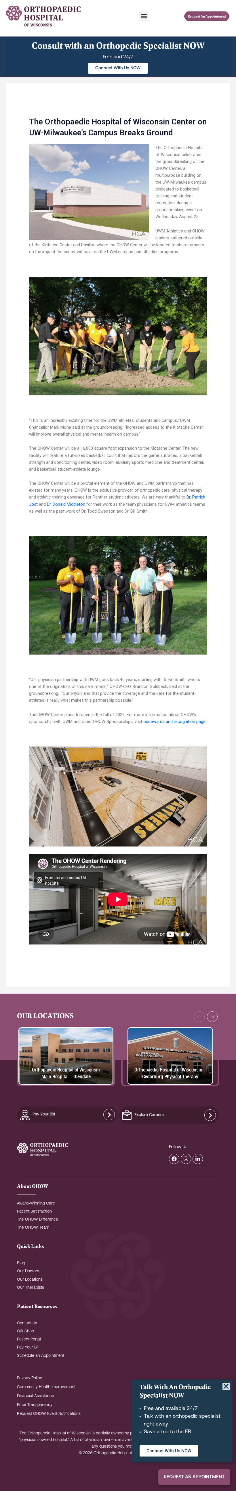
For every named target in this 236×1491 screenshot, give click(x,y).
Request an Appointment (194, 1477)
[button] (144, 16)
